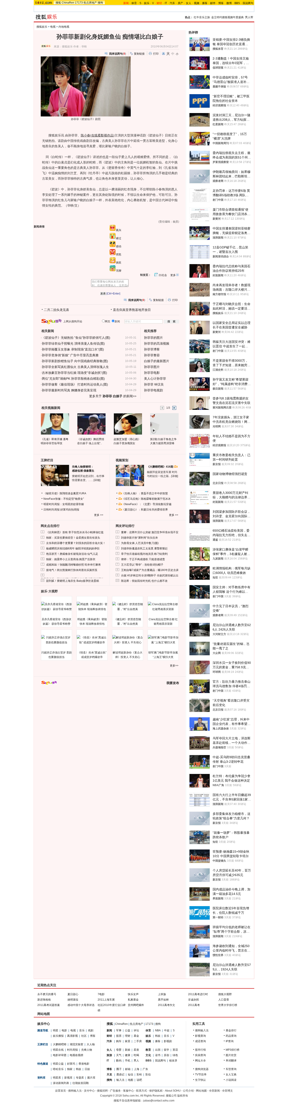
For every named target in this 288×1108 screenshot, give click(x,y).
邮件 (213, 3)
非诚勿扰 (193, 999)
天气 (119, 1055)
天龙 (109, 1074)
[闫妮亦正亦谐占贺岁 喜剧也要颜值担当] (56, 640)
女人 (188, 3)
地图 (130, 1079)
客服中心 (128, 1090)
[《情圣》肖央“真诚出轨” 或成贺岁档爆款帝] (92, 640)
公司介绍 (188, 1090)
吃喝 (136, 1055)
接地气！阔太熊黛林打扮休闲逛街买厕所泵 (71, 570)
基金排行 (231, 1030)
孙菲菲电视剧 (153, 390)
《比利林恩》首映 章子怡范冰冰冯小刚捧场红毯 (75, 532)
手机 (127, 1060)
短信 (130, 1074)
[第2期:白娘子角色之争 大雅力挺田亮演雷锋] (164, 423)
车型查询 (231, 1069)
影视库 (68, 1077)
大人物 (91, 1044)
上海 (136, 1069)
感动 (118, 246)
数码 (119, 1060)
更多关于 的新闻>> (112, 396)
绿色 (175, 1055)
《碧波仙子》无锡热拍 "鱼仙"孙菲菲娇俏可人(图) (76, 337)
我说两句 (248, 3)
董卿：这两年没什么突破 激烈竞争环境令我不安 (149, 532)
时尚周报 (72, 1049)
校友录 (173, 1060)
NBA (158, 1030)
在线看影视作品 (102, 135)
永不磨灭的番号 (46, 994)
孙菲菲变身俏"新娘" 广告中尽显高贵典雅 (70, 355)
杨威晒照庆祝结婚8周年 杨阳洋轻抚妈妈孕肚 (73, 548)
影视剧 (168, 1041)
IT (166, 3)
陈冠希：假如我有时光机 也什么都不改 (144, 580)
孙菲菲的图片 (153, 337)
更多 (173, 275)
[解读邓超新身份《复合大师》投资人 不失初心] (127, 640)
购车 (119, 1041)
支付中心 (89, 1090)
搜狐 (58, 2)
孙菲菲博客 (152, 349)
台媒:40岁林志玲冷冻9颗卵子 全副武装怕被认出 (149, 575)
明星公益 (58, 1063)
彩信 (148, 1074)
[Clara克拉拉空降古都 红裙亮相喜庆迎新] (163, 607)
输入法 (120, 1079)
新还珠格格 (44, 999)
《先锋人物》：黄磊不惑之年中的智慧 (145, 493)
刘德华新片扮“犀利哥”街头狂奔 (139, 537)
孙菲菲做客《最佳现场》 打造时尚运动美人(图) (75, 384)
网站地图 (201, 1090)
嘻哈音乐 (58, 1069)
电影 (64, 1030)
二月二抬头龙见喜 (56, 310)
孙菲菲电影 (152, 373)
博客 (221, 3)
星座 (136, 1049)
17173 (79, 2)
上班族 (162, 994)
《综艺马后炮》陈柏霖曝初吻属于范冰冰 (146, 498)
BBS (237, 3)
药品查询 (231, 1035)
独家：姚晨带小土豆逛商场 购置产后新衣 (70, 559)
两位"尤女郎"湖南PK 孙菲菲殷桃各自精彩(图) (73, 378)
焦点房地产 (90, 2)
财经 (109, 1035)
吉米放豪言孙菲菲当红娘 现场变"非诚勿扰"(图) (74, 373)
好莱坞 (71, 1063)
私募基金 (133, 999)
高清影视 (72, 1035)
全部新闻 (214, 1090)
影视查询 (200, 1035)
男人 (136, 1060)
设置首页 (60, 1090)
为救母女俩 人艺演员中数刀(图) (140, 543)
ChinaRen (68, 2)
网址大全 (200, 1060)
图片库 (91, 1077)
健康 (127, 1055)
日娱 (87, 1069)
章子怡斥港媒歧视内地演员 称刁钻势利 (144, 553)
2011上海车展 (106, 999)
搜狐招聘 (102, 1090)
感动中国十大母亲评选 (81, 1005)
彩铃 (139, 1074)
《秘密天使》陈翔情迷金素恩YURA (64, 493)
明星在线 (58, 1049)
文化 (148, 1055)
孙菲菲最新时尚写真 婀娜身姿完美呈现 (69, 390)
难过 (118, 238)
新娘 (127, 1049)
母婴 (119, 1049)
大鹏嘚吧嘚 (59, 1044)
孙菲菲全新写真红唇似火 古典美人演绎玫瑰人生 (75, 367)
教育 (148, 1049)
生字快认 (200, 1079)
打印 (156, 53)
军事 (119, 1030)
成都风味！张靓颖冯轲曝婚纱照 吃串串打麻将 (73, 564)
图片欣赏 (231, 1055)
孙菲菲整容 (152, 355)
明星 (55, 1030)
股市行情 (200, 1049)
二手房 (138, 1041)
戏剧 (90, 1030)
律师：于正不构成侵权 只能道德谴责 (143, 559)
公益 (127, 1030)
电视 (53, 26)
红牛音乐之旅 (202, 17)
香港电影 (84, 1063)
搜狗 (100, 2)
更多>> (174, 665)
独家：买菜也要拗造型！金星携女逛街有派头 (73, 537)
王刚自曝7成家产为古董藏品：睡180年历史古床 (150, 570)
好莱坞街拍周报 (69, 509)
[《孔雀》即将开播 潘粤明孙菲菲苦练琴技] (55, 423)
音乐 (82, 1030)
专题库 (80, 1077)
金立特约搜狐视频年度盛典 (227, 17)
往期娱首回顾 (80, 1083)
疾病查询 (200, 1055)
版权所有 (182, 1095)
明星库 (57, 1077)
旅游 (109, 1055)
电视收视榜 (76, 1055)
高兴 (118, 230)
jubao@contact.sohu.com (158, 1100)
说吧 (139, 1079)
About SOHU (173, 1090)
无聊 (118, 270)
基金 (136, 1035)
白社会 (163, 275)
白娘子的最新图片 (156, 361)
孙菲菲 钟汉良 (154, 384)
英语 (175, 1049)
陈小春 (85, 135)
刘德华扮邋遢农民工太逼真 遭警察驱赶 (144, 548)
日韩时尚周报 (51, 509)
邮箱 (127, 1069)
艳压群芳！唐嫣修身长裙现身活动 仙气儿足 (72, 553)
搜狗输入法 (202, 1030)
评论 (136, 1030)
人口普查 (223, 999)
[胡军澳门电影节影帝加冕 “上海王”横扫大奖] (163, 640)
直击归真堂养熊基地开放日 (132, 310)
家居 (127, 1041)
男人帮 (249, 17)
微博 (229, 3)
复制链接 (139, 53)
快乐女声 (133, 994)
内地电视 (63, 26)
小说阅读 (231, 1079)
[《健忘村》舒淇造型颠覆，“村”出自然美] (127, 607)
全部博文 (227, 1090)
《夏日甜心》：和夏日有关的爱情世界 (145, 509)
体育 (134, 3)
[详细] (97, 480)
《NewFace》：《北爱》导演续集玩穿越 (146, 504)
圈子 (119, 1069)
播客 (204, 3)
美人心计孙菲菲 (155, 378)
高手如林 (163, 999)
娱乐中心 (43, 1024)
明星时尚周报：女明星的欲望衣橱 (63, 504)
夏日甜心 (73, 994)
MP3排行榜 (232, 1049)
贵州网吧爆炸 (136, 1005)
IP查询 (230, 1041)
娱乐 (146, 3)
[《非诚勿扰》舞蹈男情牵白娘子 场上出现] (91, 423)
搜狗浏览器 (202, 1069)
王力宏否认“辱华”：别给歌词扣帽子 (142, 564)
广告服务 (115, 1090)
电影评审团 (59, 1055)
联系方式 (141, 1090)
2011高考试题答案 (48, 1005)
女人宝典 (231, 1074)
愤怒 (118, 254)
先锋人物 (86, 1049)
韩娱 (78, 1069)
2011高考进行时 (198, 994)
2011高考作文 (166, 1005)
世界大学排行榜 (227, 1005)
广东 (145, 1069)
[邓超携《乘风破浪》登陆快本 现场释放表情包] (92, 607)
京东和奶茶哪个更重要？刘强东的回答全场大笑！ (76, 543)
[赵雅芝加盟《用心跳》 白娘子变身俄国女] (128, 423)
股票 (119, 1035)
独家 (69, 1069)
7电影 (101, 994)
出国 (157, 1049)
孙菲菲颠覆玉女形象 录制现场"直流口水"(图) (73, 349)
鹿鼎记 (120, 1074)
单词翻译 (231, 1060)
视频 (196, 3)
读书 (157, 1055)
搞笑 (118, 262)
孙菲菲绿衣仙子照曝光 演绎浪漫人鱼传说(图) (73, 343)
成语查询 (200, 1041)
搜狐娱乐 (41, 26)
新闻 (109, 1030)
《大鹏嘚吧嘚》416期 (160, 466)
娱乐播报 (58, 1035)
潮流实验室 (76, 1044)
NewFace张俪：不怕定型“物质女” (63, 498)
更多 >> (98, 515)
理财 (127, 1035)
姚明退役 (73, 999)
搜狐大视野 (225, 994)
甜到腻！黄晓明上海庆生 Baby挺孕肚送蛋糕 (72, 580)
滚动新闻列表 (61, 1083)
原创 (166, 1055)
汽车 (172, 3)
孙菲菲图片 (152, 367)
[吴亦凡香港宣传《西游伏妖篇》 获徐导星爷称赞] (56, 607)
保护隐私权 (156, 1090)
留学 (166, 1049)
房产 (180, 3)
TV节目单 (201, 1074)
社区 (84, 1035)
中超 (166, 1030)
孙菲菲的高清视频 (156, 343)
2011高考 (194, 1005)
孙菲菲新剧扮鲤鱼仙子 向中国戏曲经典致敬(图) (75, 361)
